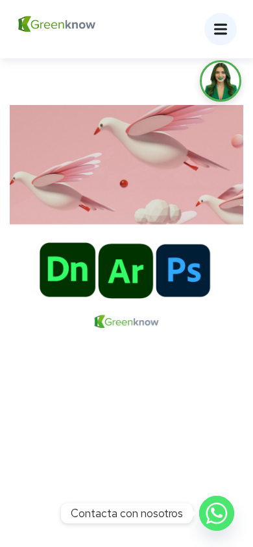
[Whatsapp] (216, 513)
